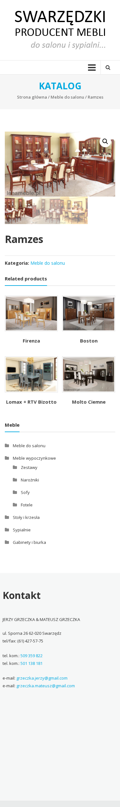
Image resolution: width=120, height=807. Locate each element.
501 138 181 (31, 663)
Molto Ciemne (89, 402)
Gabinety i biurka (29, 542)
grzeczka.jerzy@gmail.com (42, 678)
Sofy (25, 492)
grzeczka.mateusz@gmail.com (45, 686)
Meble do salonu (67, 97)
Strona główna (32, 97)
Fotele (27, 505)
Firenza (31, 340)
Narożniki (30, 480)
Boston (89, 340)
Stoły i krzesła (26, 517)
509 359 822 (31, 655)
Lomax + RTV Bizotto (31, 402)
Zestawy (29, 467)
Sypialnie (22, 530)
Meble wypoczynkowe (34, 458)
